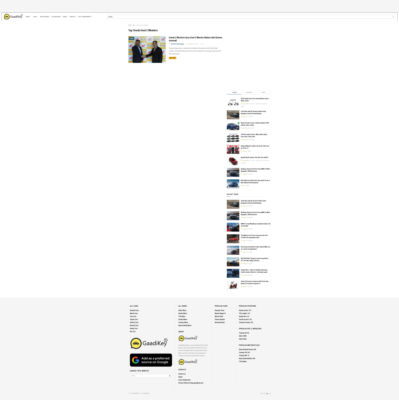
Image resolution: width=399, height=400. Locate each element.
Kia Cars (132, 331)
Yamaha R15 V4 (244, 352)
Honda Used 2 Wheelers (142, 25)
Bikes (28, 16)
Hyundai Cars (134, 310)
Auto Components (85, 16)
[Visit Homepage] (13, 16)
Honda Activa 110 (245, 310)
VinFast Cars (134, 322)
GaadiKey (136, 393)
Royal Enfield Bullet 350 (247, 358)
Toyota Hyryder (220, 319)
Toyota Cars (134, 319)
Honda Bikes (182, 313)
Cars (35, 16)
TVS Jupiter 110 (244, 313)
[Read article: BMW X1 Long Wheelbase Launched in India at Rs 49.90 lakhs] (233, 227)
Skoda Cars (134, 328)
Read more (173, 58)
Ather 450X (243, 336)
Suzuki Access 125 (245, 319)
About (65, 16)
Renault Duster (220, 322)
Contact (73, 16)
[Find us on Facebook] (261, 393)
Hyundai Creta (219, 310)
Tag (134, 25)
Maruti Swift (219, 316)
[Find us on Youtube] (267, 393)
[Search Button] (393, 17)
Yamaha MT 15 (244, 355)
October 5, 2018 (193, 44)
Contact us (182, 374)
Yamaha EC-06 (244, 333)
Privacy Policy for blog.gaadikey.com (190, 383)
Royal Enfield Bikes (184, 325)
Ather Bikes (182, 310)
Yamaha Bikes (183, 322)
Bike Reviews (44, 16)
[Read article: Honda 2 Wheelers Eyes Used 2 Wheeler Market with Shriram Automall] (147, 49)
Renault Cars (134, 325)
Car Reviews (56, 16)
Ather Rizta (243, 339)
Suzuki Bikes (182, 319)
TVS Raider (243, 361)
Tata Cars (133, 316)
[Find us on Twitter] (264, 393)
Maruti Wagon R (220, 313)
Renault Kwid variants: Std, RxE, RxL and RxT (254, 157)
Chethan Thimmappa (177, 44)
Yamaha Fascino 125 (246, 322)
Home (129, 25)
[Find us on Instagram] (270, 393)
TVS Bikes (181, 316)
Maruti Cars (134, 313)
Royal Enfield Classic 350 (247, 349)
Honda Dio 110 (244, 316)
